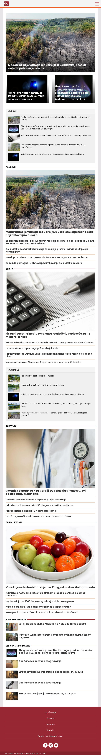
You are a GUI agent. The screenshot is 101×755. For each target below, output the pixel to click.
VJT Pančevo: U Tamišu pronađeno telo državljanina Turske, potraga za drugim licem (56, 404)
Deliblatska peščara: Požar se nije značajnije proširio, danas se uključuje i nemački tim (53, 145)
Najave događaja (16, 619)
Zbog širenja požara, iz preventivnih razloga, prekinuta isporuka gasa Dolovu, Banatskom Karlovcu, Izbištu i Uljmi (55, 127)
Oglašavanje (50, 712)
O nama (50, 718)
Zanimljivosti (14, 522)
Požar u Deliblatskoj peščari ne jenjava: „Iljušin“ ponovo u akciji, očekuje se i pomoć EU (54, 413)
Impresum (50, 724)
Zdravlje (11, 426)
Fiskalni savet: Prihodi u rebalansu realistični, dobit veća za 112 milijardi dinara (56, 135)
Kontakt (50, 730)
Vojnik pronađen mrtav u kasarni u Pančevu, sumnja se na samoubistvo (52, 154)
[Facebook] (45, 745)
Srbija (9, 269)
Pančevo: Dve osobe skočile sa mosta (37, 376)
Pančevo (11, 167)
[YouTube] (55, 745)
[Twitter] (50, 745)
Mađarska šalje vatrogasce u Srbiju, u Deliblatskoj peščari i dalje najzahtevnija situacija (55, 118)
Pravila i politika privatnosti (50, 736)
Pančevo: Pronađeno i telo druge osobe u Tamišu (42, 385)
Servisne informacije (18, 645)
